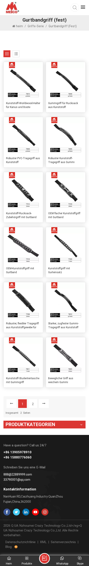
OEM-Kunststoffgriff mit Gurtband (20, 270)
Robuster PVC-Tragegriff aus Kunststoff (23, 160)
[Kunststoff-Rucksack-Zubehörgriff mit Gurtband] (23, 190)
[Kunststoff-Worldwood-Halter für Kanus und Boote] (23, 80)
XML (43, 542)
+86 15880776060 (17, 457)
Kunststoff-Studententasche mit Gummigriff (22, 380)
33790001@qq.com (16, 479)
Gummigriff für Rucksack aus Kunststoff (63, 105)
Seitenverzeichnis (63, 542)
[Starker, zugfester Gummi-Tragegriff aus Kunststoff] (65, 300)
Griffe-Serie (36, 26)
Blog (8, 547)
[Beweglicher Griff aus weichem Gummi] (65, 355)
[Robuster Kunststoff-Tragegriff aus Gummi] (65, 135)
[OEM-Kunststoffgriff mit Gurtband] (23, 245)
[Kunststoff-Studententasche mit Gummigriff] (23, 355)
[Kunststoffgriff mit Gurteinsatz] (65, 245)
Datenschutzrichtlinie (20, 542)
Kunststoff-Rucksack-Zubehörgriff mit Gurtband (21, 215)
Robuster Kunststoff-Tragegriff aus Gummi (61, 160)
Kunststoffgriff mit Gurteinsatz (59, 270)
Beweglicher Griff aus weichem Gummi (60, 380)
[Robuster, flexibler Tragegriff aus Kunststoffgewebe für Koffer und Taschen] (23, 300)
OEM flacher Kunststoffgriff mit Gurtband (64, 215)
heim (20, 26)
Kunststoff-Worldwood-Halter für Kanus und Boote (23, 105)
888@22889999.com (17, 474)
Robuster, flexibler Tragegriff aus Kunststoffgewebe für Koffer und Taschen (22, 325)
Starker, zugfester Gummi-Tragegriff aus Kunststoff (63, 325)
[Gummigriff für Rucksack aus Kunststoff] (65, 80)
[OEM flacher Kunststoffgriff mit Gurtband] (65, 190)
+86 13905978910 (17, 452)
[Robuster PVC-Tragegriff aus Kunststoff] (23, 135)
